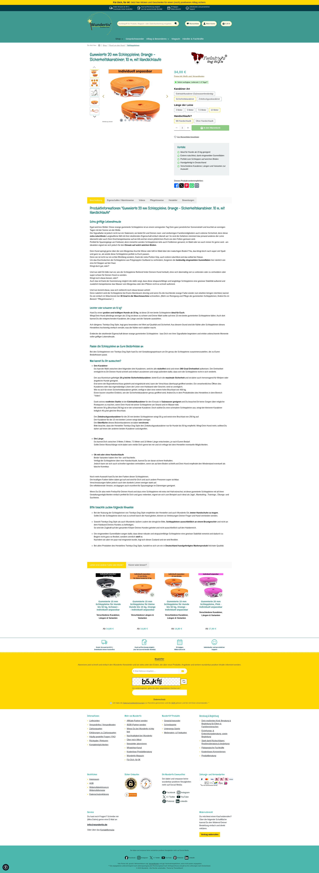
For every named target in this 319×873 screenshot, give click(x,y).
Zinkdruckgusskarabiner (209, 99)
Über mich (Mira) (134, 740)
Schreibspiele (170, 725)
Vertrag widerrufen (209, 834)
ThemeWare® (178, 868)
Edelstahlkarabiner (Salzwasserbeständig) (194, 94)
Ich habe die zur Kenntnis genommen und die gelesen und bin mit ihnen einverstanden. (161, 703)
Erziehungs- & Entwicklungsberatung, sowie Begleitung (214, 734)
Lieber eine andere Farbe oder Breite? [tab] (106, 565)
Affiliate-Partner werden (137, 721)
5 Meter (190, 110)
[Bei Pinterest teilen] (186, 185)
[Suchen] (176, 23)
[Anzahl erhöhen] (188, 128)
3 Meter (179, 110)
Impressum (94, 779)
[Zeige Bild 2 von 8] (125, 120)
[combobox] (145, 23)
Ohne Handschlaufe (204, 121)
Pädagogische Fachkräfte (212, 748)
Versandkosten (154, 864)
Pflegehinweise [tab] (157, 200)
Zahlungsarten (95, 729)
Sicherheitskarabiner (185, 99)
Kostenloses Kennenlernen (213, 752)
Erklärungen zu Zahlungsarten (102, 733)
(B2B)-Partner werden (136, 725)
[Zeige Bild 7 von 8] (145, 120)
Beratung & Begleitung (209, 715)
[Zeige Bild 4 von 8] (133, 120)
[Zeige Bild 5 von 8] (137, 120)
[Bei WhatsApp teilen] (192, 185)
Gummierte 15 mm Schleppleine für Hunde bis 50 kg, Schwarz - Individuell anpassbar (108, 605)
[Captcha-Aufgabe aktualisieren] (184, 681)
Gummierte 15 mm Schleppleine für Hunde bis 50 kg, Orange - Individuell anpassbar (176, 605)
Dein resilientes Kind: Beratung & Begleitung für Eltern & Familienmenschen (216, 724)
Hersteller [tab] (173, 200)
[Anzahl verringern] (176, 128)
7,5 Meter (202, 110)
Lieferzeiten (94, 721)
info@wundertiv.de (97, 824)
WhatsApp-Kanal (134, 748)
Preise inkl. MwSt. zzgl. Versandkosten (189, 76)
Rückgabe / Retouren (98, 741)
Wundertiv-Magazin (135, 756)
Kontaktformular (107, 830)
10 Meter (214, 110)
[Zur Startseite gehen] (99, 23)
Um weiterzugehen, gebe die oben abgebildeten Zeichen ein (156, 688)
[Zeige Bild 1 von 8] (121, 120)
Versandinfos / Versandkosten (102, 725)
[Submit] (182, 671)
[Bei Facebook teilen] (176, 185)
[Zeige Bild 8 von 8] (149, 120)
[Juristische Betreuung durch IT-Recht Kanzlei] (131, 794)
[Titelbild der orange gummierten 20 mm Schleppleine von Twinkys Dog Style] (135, 96)
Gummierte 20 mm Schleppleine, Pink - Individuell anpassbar (210, 604)
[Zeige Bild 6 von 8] (141, 120)
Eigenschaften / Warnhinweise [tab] (120, 200)
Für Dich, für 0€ (133, 760)
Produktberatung (208, 756)
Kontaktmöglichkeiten (98, 745)
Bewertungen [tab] (188, 200)
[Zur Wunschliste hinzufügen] (118, 594)
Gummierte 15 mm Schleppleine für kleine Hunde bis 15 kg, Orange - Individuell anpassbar (142, 605)
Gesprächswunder (172, 721)
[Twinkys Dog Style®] (210, 58)
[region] (129, 96)
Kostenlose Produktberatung (139, 752)
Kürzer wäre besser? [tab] (137, 565)
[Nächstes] (167, 96)
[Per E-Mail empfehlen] (197, 185)
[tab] (96, 200)
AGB (173, 703)
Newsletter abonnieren (137, 744)
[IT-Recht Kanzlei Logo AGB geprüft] (146, 783)
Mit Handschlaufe (183, 121)
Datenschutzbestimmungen (134, 703)
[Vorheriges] (103, 96)
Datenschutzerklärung (99, 794)
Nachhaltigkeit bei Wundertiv (139, 736)
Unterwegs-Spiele (172, 729)
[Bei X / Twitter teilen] (181, 185)
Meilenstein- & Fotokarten (175, 733)
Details (108, 628)
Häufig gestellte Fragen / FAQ (102, 737)
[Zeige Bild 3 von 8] (129, 120)
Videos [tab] (142, 200)
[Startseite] (99, 45)
